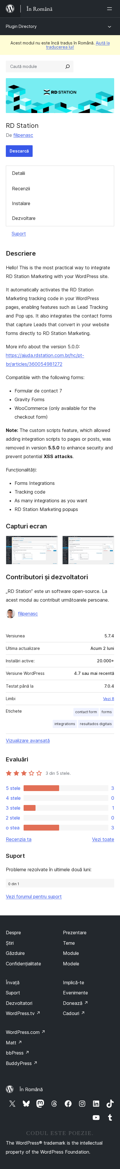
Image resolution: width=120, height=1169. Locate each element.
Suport (19, 233)
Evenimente (75, 993)
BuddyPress (22, 1063)
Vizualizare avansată (28, 740)
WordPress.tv (23, 1013)
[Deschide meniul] (110, 8)
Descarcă (19, 150)
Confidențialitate (23, 964)
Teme (69, 943)
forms (107, 712)
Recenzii (21, 188)
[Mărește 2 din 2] (106, 543)
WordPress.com (25, 1032)
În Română (31, 1089)
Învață (13, 982)
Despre (13, 932)
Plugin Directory (21, 26)
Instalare (21, 203)
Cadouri (74, 1013)
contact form (86, 712)
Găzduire (15, 953)
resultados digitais (96, 724)
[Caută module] (67, 66)
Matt (14, 1043)
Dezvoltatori (19, 1003)
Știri (10, 943)
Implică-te (73, 982)
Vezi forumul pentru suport (34, 896)
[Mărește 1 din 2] (50, 543)
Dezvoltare (24, 218)
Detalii (18, 173)
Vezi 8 (108, 698)
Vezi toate (103, 839)
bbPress (17, 1053)
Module (71, 953)
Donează (75, 1003)
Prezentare (75, 932)
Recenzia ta (18, 839)
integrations (64, 724)
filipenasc (23, 135)
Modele (71, 964)
